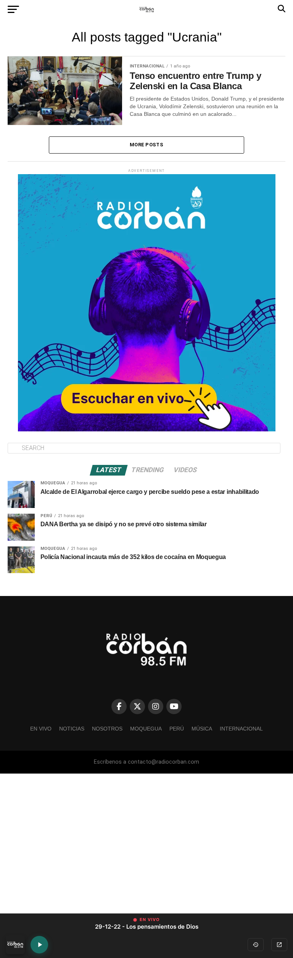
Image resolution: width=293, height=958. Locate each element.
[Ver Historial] (256, 944)
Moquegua (146, 729)
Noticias (71, 729)
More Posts (146, 144)
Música (202, 729)
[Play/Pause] (39, 944)
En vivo (41, 729)
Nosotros (107, 729)
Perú (176, 729)
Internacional (241, 729)
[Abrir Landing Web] (279, 944)
